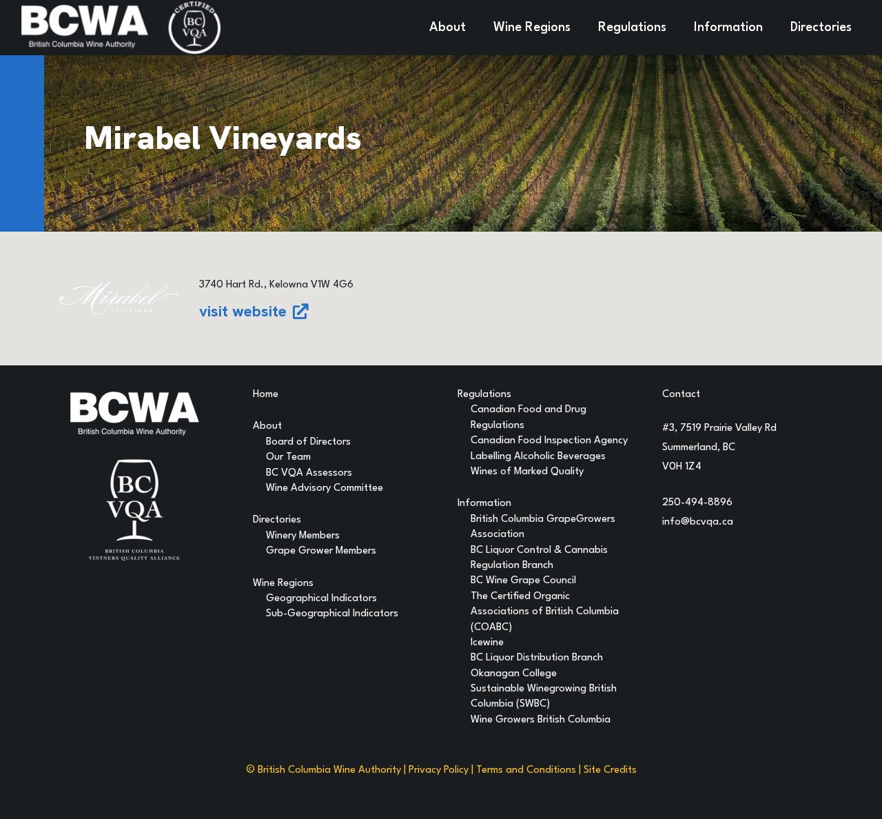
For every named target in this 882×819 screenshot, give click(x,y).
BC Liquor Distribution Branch (537, 658)
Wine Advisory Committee (324, 488)
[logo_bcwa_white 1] (84, 27)
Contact (681, 395)
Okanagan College (514, 674)
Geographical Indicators (321, 599)
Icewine (487, 643)
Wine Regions (283, 583)
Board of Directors (308, 442)
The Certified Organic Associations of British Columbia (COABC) (545, 612)
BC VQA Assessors (309, 473)
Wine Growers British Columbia (541, 720)
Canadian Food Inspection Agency (549, 441)
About (267, 426)
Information (484, 503)
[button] (474, 27)
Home (265, 395)
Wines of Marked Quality (527, 472)
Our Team (288, 457)
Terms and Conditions (526, 770)
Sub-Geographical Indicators (332, 614)
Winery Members (303, 536)
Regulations (484, 395)
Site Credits (610, 770)
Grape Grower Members (321, 551)
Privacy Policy (439, 770)
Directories (277, 520)
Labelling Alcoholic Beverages (538, 457)
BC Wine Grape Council (523, 581)
